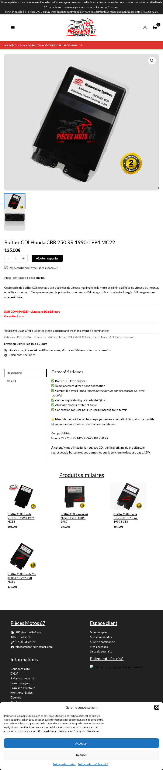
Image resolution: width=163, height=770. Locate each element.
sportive (129, 337)
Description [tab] (14, 373)
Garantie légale (20, 683)
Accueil (8, 45)
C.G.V (14, 673)
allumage (53, 337)
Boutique (20, 45)
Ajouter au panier (47, 258)
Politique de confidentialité (93, 764)
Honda (104, 337)
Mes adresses (99, 646)
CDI (84, 337)
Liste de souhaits (101, 651)
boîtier (63, 337)
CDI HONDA (24, 337)
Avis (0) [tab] (11, 381)
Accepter (81, 743)
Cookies (16, 697)
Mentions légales (22, 692)
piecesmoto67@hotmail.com (34, 646)
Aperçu (22, 506)
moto (120, 337)
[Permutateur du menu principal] (12, 28)
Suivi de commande (102, 642)
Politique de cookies (64, 764)
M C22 (112, 337)
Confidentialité (20, 669)
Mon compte (98, 632)
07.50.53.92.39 (25, 642)
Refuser (81, 755)
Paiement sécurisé (22, 678)
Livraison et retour (23, 688)
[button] (157, 707)
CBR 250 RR (74, 337)
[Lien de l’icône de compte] (145, 27)
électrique (93, 337)
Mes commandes (101, 637)
